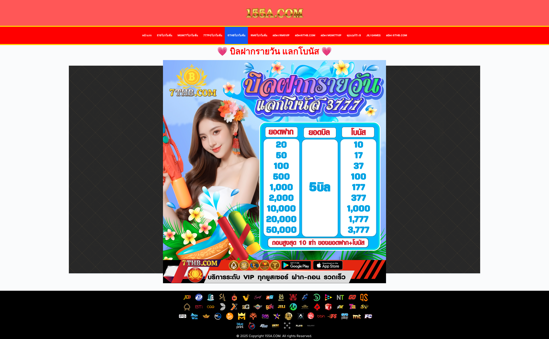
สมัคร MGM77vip (331, 35)
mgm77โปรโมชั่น (188, 35)
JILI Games (373, 35)
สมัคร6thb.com (305, 35)
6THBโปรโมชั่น (236, 35)
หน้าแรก (147, 35)
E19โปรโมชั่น (164, 35)
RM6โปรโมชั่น (259, 35)
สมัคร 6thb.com (396, 35)
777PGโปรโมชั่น (212, 35)
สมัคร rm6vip (281, 35)
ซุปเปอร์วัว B (354, 35)
